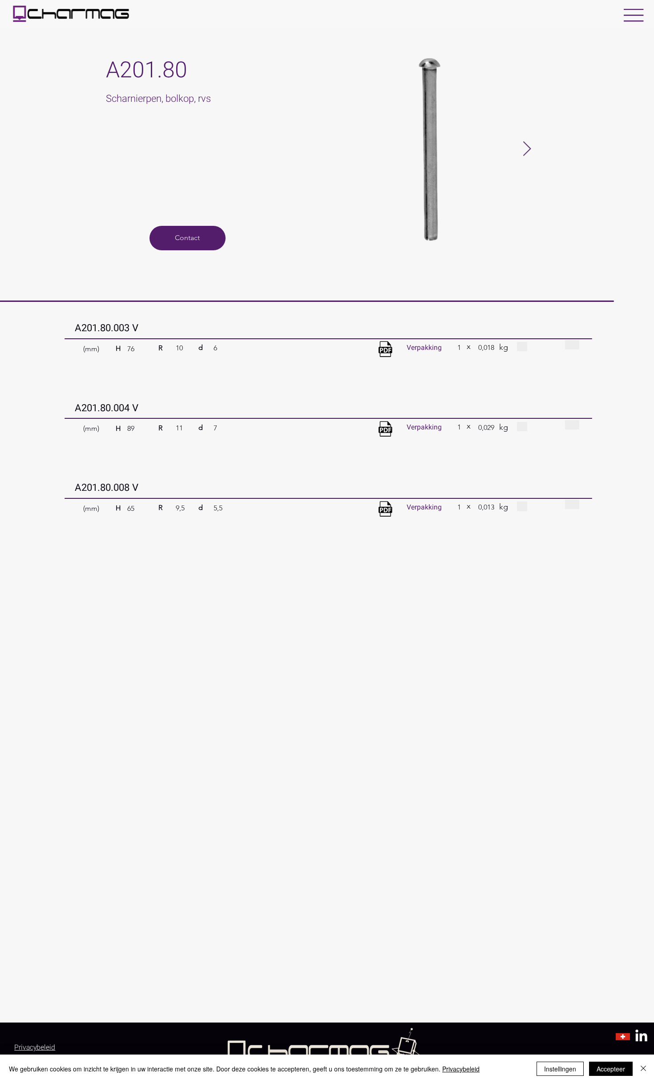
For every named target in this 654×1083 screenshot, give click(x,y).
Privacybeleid (461, 1068)
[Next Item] (527, 149)
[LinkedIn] (641, 1036)
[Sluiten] (643, 1069)
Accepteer (611, 1068)
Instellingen (560, 1068)
